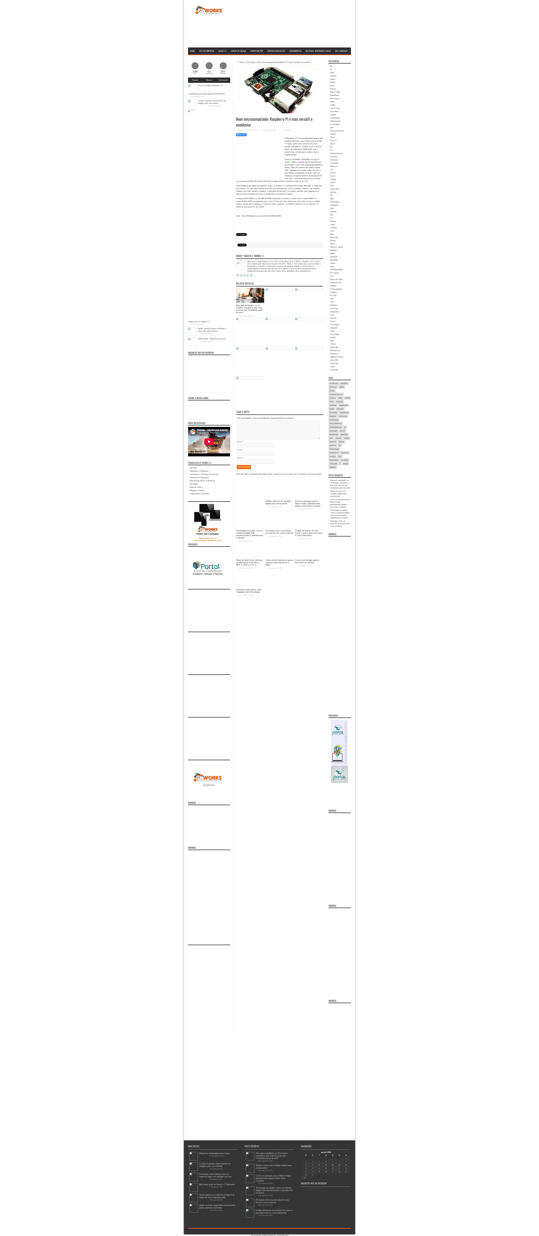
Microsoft (334, 237)
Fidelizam (333, 416)
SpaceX (333, 318)
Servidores (194, 484)
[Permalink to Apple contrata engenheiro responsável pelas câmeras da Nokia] (193, 1212)
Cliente (341, 387)
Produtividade (334, 449)
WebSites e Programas (199, 471)
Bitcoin (333, 89)
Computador (335, 118)
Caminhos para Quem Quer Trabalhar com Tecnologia (249, 590)
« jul (304, 1178)
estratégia (340, 409)
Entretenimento (336, 153)
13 (333, 1165)
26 (326, 1172)
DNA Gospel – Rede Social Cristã (211, 339)
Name (239, 442)
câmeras (333, 398)
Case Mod (334, 111)
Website (240, 458)
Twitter (332, 337)
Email (239, 450)
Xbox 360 (334, 360)
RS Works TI (334, 453)
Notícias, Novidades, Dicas (318, 51)
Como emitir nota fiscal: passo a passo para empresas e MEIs (279, 562)
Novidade (334, 260)
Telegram (334, 328)
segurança (344, 453)
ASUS (332, 82)
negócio (346, 438)
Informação (333, 431)
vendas (345, 464)
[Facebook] (342, 1231)
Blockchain (334, 98)
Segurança (334, 312)
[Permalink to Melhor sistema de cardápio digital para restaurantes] (280, 290)
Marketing (344, 434)
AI (331, 69)
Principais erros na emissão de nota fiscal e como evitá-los (340, 523)
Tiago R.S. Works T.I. (252, 130)
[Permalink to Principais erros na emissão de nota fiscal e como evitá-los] (280, 319)
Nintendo (333, 257)
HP (331, 195)
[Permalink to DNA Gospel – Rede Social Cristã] (192, 345)
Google (333, 179)
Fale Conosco (341, 51)
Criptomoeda (335, 121)
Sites (340, 456)
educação (339, 401)
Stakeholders (334, 460)
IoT (331, 218)
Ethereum (334, 160)
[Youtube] (345, 1231)
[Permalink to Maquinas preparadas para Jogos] (193, 1160)
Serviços (193, 468)
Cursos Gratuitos (276, 51)
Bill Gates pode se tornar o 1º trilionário (217, 1184)
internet (342, 431)
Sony (332, 315)
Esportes (333, 157)
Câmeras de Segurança (199, 477)
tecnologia (344, 460)
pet (340, 445)
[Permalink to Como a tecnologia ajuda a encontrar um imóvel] (309, 349)
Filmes (333, 173)
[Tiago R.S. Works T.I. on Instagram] (251, 275)
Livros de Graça (238, 51)
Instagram (334, 205)
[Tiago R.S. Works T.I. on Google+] (244, 275)
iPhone (333, 221)
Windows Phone (336, 357)
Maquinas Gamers (197, 490)
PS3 (332, 299)
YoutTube (334, 370)
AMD (332, 73)
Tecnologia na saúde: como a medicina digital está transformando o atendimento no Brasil (274, 1190)
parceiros (333, 445)
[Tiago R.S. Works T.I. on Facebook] (241, 275)
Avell (332, 86)
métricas (338, 438)
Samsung (334, 308)
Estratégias (333, 412)
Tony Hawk (334, 334)
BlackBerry (334, 95)
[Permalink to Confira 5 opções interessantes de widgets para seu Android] (192, 107)
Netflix (332, 253)
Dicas (332, 137)
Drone (332, 144)
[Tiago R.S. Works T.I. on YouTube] (247, 275)
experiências (344, 412)
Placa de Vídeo (336, 279)
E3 (331, 147)
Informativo (334, 202)
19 (326, 1168)
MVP (331, 438)
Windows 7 (334, 354)
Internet (333, 211)
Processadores (336, 289)
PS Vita (333, 295)
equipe (332, 409)
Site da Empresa (206, 51)
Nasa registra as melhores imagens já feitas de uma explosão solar (216, 1196)
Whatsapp (334, 347)
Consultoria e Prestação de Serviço (204, 474)
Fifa (331, 170)
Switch (333, 321)
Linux (332, 231)
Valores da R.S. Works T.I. (199, 322)
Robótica (333, 305)
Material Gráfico (196, 487)
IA (345, 427)
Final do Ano (343, 416)
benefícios (333, 387)
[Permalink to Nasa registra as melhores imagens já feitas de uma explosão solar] (193, 1201)
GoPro (332, 182)
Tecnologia (250, 62)
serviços (332, 456)
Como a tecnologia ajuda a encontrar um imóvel (307, 561)
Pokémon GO (335, 283)
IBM (332, 199)
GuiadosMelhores (336, 427)
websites (333, 467)
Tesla (332, 331)
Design (333, 134)
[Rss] (339, 1231)
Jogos (332, 224)
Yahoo (332, 367)
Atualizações (334, 383)
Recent (209, 80)
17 (313, 1168)
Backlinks (344, 383)
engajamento (343, 405)
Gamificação (334, 420)
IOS (331, 215)
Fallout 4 (333, 166)
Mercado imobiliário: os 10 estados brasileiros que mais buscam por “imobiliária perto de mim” (249, 309)
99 (331, 66)
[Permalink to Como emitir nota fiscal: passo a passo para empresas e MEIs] (280, 349)
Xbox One (334, 363)
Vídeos (333, 344)
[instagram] (349, 1231)
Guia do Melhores (336, 423)
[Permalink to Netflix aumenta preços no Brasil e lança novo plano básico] (192, 335)
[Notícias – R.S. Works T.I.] (208, 12)
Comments (223, 80)
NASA (332, 244)
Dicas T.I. (222, 51)
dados (340, 398)
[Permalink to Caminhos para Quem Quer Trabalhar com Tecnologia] (250, 378)
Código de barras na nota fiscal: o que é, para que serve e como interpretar (274, 1211)
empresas (333, 405)
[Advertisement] (300, 24)
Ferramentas (295, 51)
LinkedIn (333, 228)
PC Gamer (334, 273)
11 (319, 1165)
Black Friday (335, 92)
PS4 (332, 302)
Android (333, 76)
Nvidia (332, 263)
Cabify (332, 105)
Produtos (333, 292)
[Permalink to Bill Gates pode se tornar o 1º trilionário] (193, 1191)
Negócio (333, 250)
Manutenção (334, 434)
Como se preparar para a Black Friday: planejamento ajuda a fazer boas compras (273, 1178)
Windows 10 (335, 350)
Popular (195, 80)
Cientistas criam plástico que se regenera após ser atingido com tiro (215, 1175)
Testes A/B (333, 464)
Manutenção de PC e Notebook (202, 481)
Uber (332, 341)
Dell (331, 128)
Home (192, 51)
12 (326, 1165)
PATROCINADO (336, 270)
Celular (333, 115)
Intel (332, 208)
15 (346, 1165)
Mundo (333, 241)
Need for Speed (336, 247)
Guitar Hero (334, 189)
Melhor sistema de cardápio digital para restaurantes (338, 493)
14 (339, 1165)
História (333, 192)
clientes (332, 390)
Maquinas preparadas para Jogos (214, 1153)
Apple (332, 79)
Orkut (332, 266)
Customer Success (336, 394)
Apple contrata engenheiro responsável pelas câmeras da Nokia (217, 1206)
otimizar (341, 442)
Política (333, 286)
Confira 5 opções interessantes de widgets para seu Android (215, 1164)
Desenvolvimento (337, 131)
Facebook (334, 163)
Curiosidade (335, 124)
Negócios (333, 442)
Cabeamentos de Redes (199, 494)
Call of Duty (335, 108)
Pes (331, 276)
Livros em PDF (256, 51)
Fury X (333, 176)
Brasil (332, 102)
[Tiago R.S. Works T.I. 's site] (237, 275)
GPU (332, 186)
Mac (332, 234)
